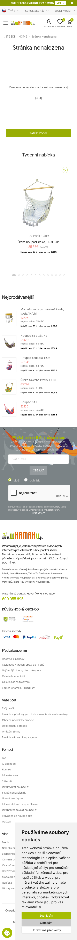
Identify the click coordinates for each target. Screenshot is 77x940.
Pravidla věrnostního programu (20, 737)
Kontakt (6, 769)
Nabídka (7, 882)
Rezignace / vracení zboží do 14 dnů (23, 664)
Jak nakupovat (10, 775)
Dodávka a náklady (13, 659)
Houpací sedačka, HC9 (35, 358)
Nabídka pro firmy (12, 848)
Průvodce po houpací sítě (17, 815)
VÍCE (59, 3)
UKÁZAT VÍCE (38, 513)
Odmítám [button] (46, 922)
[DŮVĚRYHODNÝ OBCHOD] (9, 619)
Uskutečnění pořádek (14, 725)
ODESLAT (38, 470)
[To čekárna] (65, 170)
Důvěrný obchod (12, 871)
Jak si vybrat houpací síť (15, 786)
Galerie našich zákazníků (16, 681)
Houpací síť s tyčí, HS (34, 336)
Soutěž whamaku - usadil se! (18, 687)
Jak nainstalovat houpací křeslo (20, 804)
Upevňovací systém (13, 798)
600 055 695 (12, 598)
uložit (17, 480)
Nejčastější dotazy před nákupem (21, 670)
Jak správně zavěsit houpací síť (19, 809)
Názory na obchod (13, 888)
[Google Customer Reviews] (29, 619)
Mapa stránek (10, 876)
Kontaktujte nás (34, 11)
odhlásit (35, 480)
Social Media (62, 11)
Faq (4, 758)
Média (5, 842)
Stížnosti (7, 781)
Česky (10, 10)
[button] (49, 23)
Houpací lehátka (38, 236)
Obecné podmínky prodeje (18, 720)
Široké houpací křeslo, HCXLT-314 (38, 242)
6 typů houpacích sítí (14, 792)
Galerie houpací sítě (13, 676)
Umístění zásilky (11, 731)
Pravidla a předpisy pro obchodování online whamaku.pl (35, 714)
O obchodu (9, 763)
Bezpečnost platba (13, 853)
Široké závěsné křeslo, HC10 (38, 380)
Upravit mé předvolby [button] (46, 930)
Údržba (6, 821)
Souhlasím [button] (46, 915)
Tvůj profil (8, 708)
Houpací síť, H (29, 402)
